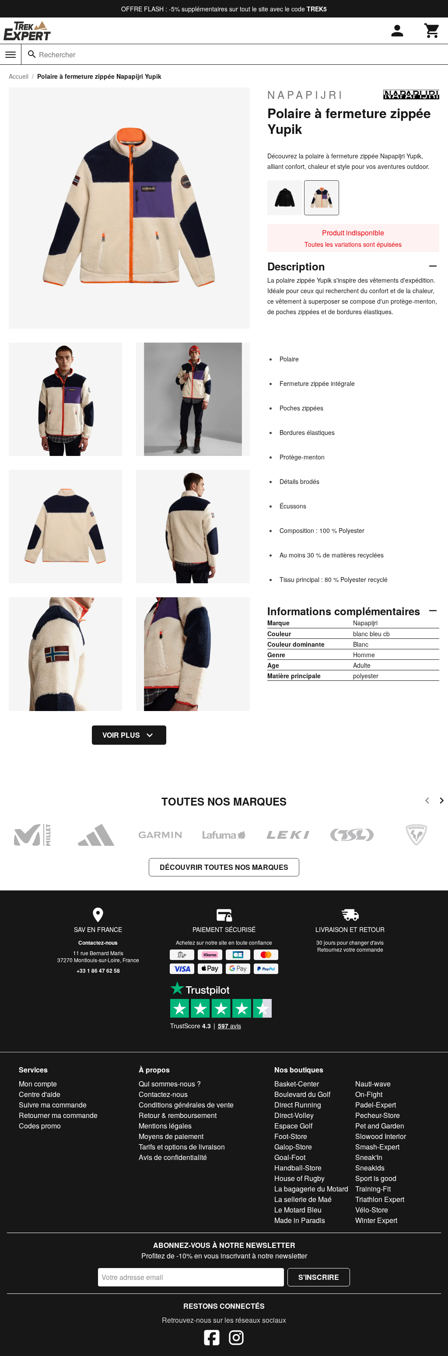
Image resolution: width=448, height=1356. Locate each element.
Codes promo (40, 1126)
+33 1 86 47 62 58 (98, 970)
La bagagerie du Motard (311, 1189)
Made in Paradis (299, 1220)
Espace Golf (293, 1126)
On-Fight (368, 1094)
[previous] (427, 801)
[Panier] (432, 30)
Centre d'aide (39, 1094)
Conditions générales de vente (186, 1105)
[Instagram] (236, 1339)
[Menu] (10, 54)
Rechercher (57, 54)
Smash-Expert (377, 1147)
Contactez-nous (98, 942)
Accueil (18, 76)
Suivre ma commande (53, 1105)
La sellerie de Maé (303, 1199)
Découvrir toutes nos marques (224, 867)
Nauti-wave (373, 1084)
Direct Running (297, 1105)
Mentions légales (165, 1126)
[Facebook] (211, 1339)
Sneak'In (368, 1157)
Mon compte (38, 1084)
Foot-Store (290, 1136)
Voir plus (121, 735)
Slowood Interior (380, 1136)
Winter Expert (376, 1220)
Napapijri (305, 95)
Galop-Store (293, 1147)
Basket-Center (296, 1084)
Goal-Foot (289, 1157)
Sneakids (370, 1168)
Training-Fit (373, 1189)
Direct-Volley (294, 1115)
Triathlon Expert (379, 1199)
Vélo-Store (371, 1210)
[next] (441, 801)
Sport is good (375, 1178)
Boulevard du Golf (302, 1094)
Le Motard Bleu (298, 1210)
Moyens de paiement (171, 1136)
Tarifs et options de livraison (182, 1147)
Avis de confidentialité (173, 1157)
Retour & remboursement (178, 1115)
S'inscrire (318, 1277)
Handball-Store (298, 1168)
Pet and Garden (379, 1126)
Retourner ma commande (58, 1115)
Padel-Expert (375, 1105)
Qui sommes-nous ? (170, 1084)
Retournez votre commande (350, 949)
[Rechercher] (32, 54)
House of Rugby (299, 1178)
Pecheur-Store (377, 1115)
